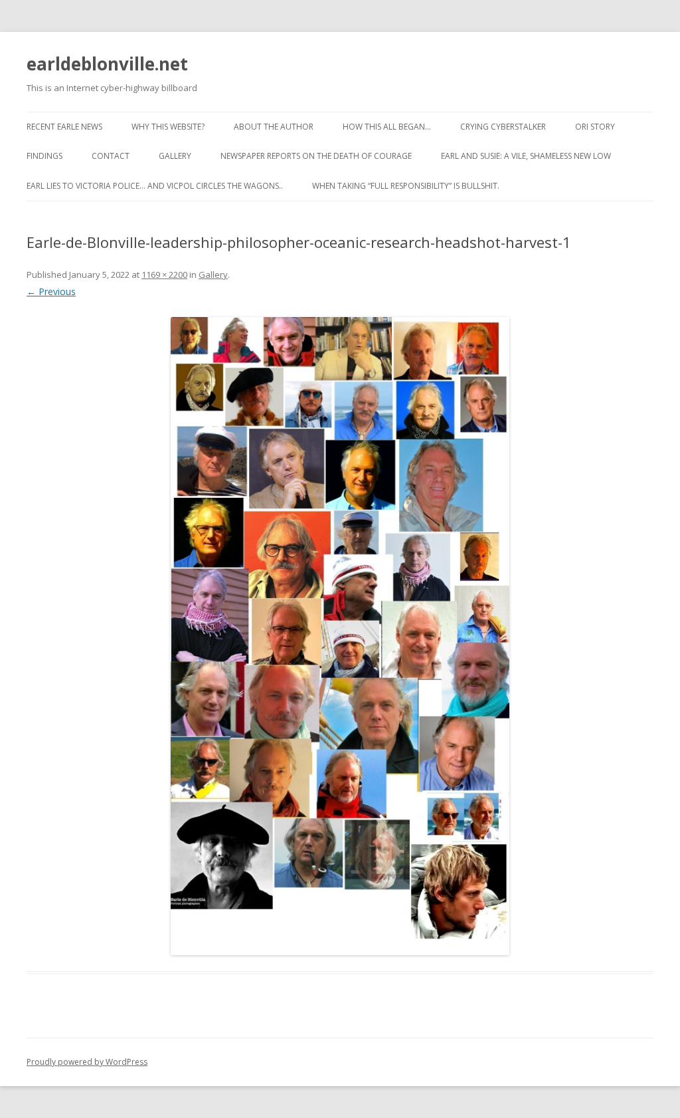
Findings (44, 156)
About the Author (273, 126)
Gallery (175, 156)
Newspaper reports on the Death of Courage (316, 156)
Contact (110, 156)
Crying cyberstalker (503, 126)
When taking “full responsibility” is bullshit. (405, 185)
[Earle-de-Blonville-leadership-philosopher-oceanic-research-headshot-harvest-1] (340, 636)
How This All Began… (387, 126)
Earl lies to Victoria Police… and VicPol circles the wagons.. (155, 185)
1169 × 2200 (164, 274)
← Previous (51, 291)
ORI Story (595, 126)
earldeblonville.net (107, 64)
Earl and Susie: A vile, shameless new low (526, 156)
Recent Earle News (64, 126)
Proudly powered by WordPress (87, 1061)
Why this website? (168, 126)
